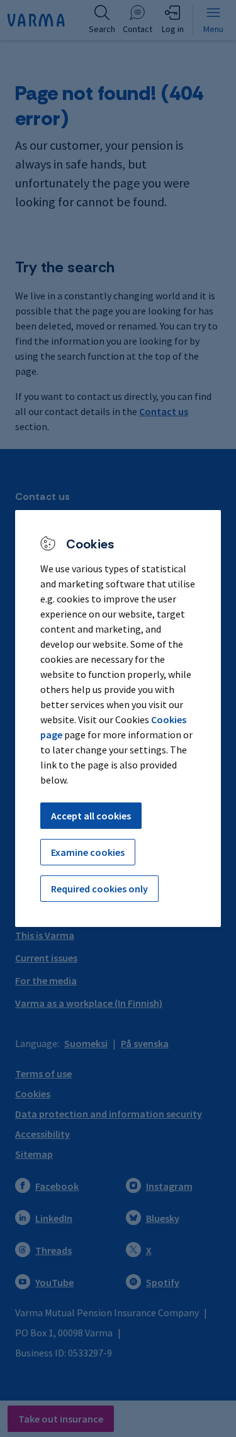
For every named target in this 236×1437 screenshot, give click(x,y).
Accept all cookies (91, 815)
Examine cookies (88, 852)
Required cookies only (99, 888)
